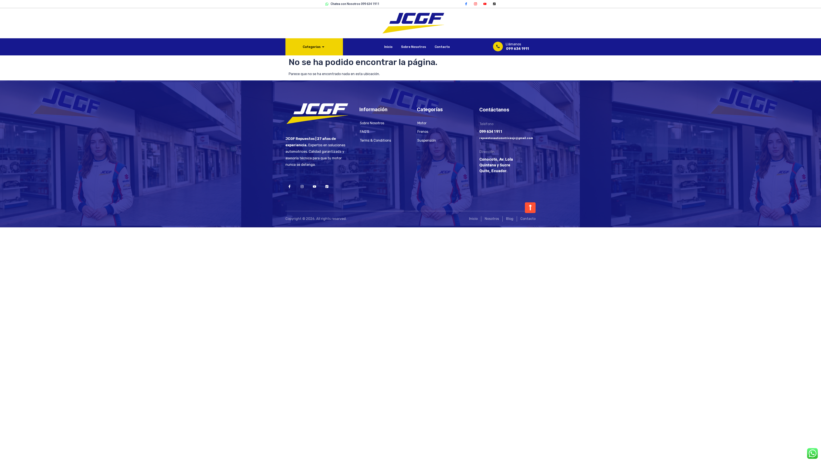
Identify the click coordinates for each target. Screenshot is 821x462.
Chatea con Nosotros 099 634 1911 (355, 4)
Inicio (388, 47)
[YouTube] (484, 3)
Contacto (442, 47)
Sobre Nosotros (413, 47)
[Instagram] (475, 3)
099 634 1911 (517, 49)
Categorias (312, 47)
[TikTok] (494, 3)
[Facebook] (466, 3)
